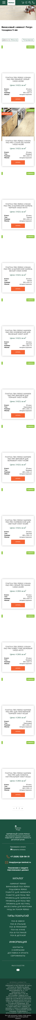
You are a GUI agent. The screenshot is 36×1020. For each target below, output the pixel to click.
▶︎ (22, 808)
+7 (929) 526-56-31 (20, 856)
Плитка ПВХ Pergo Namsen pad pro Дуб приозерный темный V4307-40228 (18, 712)
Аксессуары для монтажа (18, 907)
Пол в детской (18, 935)
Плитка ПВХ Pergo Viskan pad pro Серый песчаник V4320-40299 (18, 585)
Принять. (18, 1018)
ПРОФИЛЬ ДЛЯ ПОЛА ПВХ (18, 901)
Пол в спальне (18, 924)
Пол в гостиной (18, 933)
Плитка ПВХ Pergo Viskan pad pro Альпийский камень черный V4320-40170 (18, 206)
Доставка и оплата (18, 953)
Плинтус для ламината (18, 892)
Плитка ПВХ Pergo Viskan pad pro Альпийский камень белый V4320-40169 (18, 269)
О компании (18, 950)
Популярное (28, 40)
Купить (18, 99)
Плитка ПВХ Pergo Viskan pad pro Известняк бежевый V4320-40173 (18, 648)
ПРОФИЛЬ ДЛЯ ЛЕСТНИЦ (18, 904)
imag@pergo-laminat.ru (20, 862)
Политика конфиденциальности (18, 984)
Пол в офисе (18, 921)
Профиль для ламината (18, 898)
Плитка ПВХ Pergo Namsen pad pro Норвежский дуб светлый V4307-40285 (18, 522)
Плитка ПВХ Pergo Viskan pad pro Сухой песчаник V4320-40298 (18, 142)
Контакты (18, 947)
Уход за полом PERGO (18, 909)
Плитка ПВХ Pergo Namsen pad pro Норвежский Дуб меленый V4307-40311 (18, 332)
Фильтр (14, 40)
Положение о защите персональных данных (18, 869)
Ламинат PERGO (18, 884)
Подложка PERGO (18, 889)
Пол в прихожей (17, 927)
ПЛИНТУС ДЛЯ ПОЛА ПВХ (18, 895)
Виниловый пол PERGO (18, 887)
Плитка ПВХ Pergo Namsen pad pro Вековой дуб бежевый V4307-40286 (18, 459)
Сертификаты (18, 956)
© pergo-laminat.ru (18, 982)
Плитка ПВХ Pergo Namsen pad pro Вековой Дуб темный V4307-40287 (18, 395)
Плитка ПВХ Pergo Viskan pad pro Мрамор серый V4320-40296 (18, 79)
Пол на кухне (18, 930)
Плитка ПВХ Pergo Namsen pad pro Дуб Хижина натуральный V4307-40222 (18, 775)
